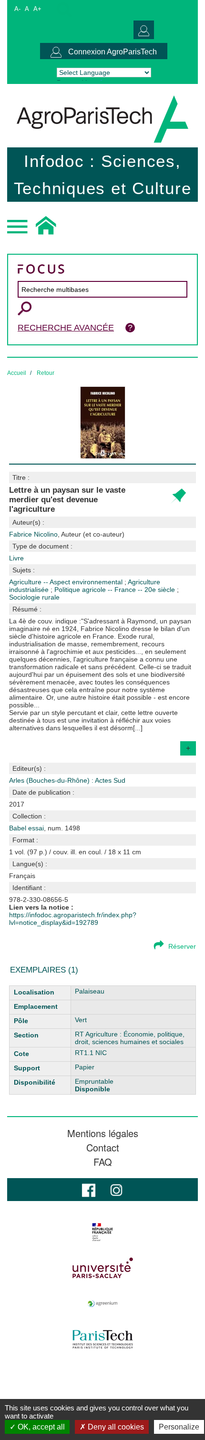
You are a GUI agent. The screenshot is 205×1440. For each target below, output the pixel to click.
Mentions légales (102, 1133)
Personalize (179, 1427)
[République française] (102, 1232)
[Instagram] (116, 1189)
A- (17, 8)
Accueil (16, 373)
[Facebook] (89, 1189)
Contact (102, 1147)
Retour (45, 373)
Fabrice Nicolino (66, 534)
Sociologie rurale (34, 597)
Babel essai (26, 828)
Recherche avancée (66, 327)
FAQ (102, 1162)
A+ (37, 8)
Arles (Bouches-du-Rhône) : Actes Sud (67, 780)
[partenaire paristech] (102, 1339)
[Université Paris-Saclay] (102, 1268)
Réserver (182, 946)
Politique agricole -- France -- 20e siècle (115, 589)
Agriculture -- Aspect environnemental (66, 582)
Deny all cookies (115, 1427)
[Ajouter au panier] (178, 496)
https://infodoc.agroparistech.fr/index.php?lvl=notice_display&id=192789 (72, 918)
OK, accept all (40, 1427)
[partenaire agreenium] (102, 1304)
